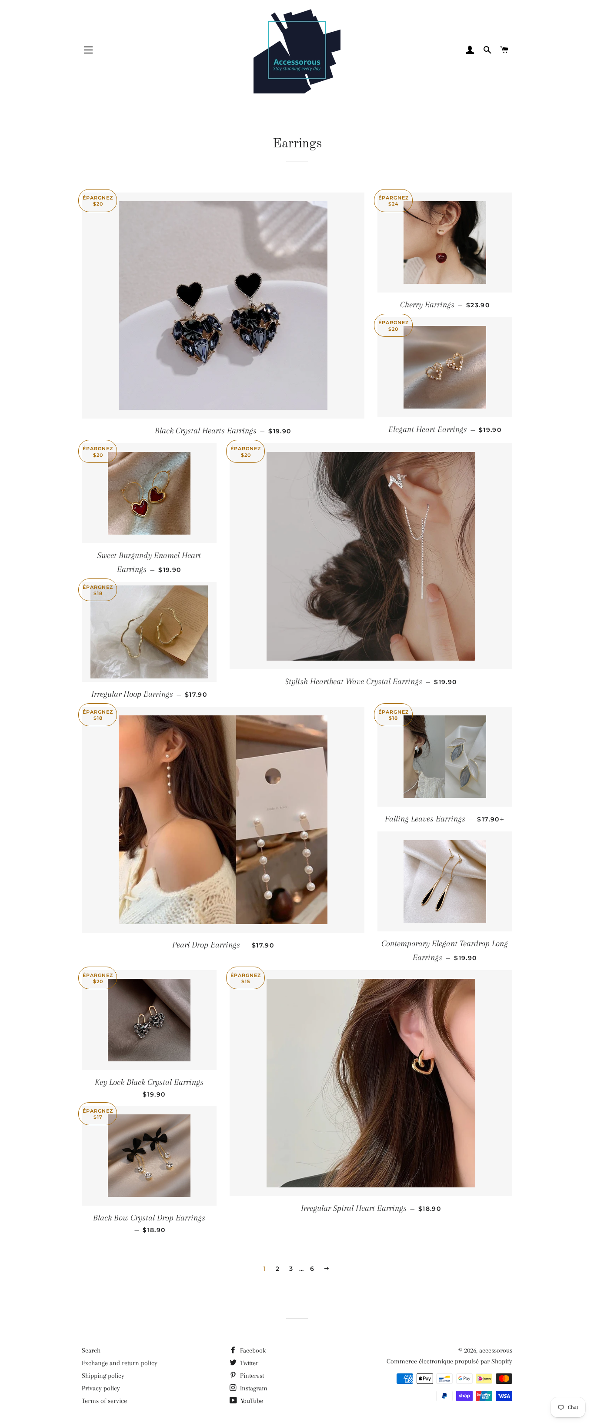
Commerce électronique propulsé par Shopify (449, 1361)
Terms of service (104, 1401)
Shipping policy (103, 1375)
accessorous (495, 1350)
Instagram (252, 1388)
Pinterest (251, 1375)
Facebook (252, 1350)
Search (91, 1350)
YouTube (251, 1401)
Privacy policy (101, 1388)
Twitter (248, 1363)
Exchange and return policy (119, 1363)
